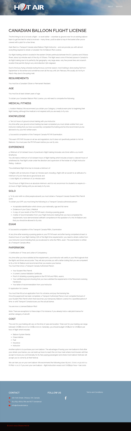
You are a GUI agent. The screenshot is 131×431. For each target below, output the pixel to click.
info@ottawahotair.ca (20, 405)
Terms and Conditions (94, 392)
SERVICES (119, 6)
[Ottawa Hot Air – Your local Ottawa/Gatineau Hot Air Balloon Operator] (25, 6)
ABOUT (110, 6)
